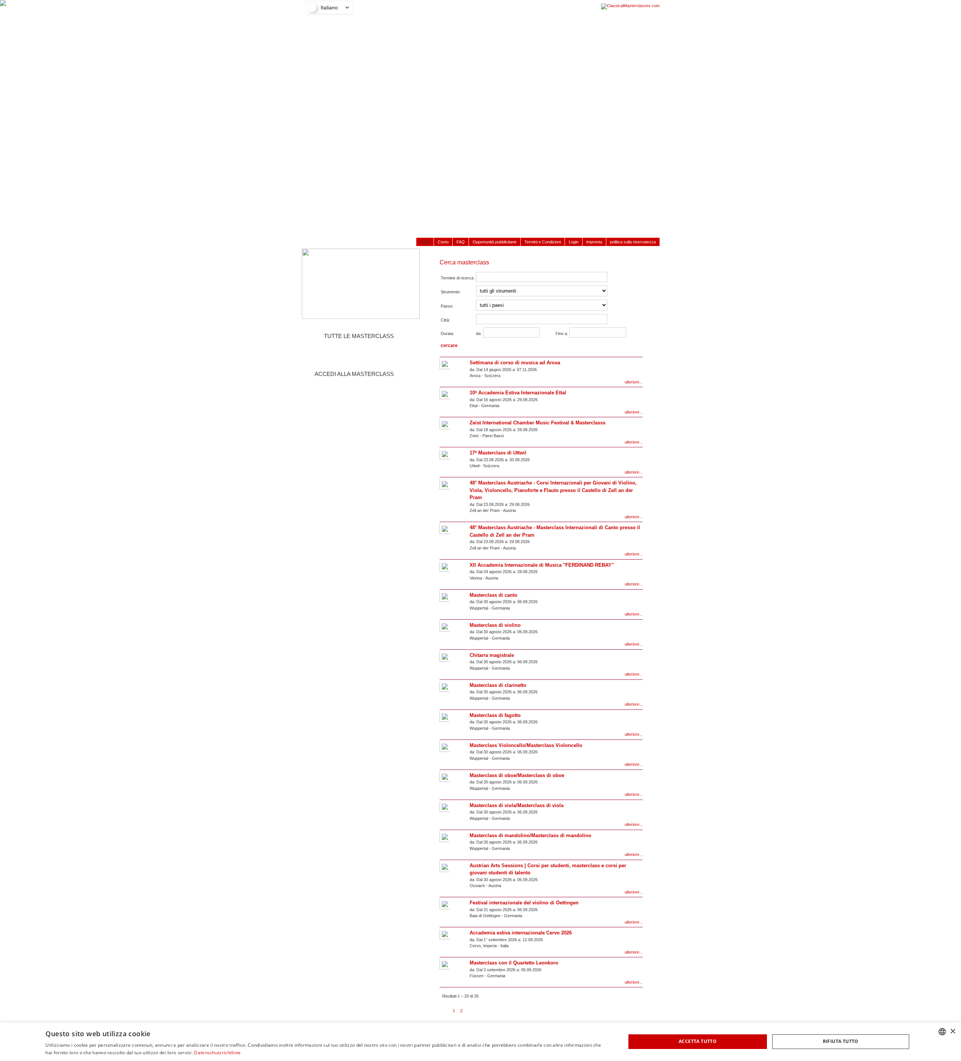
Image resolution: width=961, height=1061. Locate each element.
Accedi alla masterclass (354, 374)
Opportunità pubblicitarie (495, 242)
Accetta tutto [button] (698, 1041)
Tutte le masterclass (359, 336)
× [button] (952, 1031)
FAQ (460, 242)
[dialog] (480, 1041)
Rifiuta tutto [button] (841, 1041)
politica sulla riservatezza (633, 242)
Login (573, 242)
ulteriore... (634, 382)
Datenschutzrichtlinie (217, 1052)
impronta (594, 242)
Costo (443, 242)
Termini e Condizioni (542, 242)
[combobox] (942, 1031)
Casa (425, 242)
